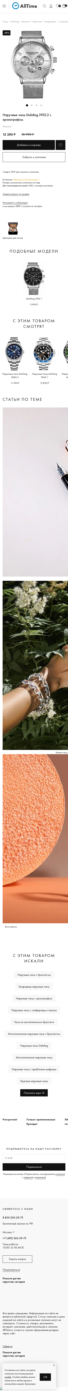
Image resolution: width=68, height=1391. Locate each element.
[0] (57, 5)
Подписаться (34, 1167)
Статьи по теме (22, 399)
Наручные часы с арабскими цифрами (34, 1069)
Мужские (37, 21)
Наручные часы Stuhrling (34, 1045)
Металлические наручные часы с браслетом (34, 1034)
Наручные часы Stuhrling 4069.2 (14, 375)
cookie (8, 1376)
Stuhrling (14, 21)
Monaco (25, 21)
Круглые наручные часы (34, 1081)
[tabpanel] (34, 64)
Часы (5, 21)
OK (45, 1377)
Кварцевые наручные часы (34, 986)
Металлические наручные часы (34, 1057)
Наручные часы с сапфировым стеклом (34, 1010)
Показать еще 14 (34, 1093)
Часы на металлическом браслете (34, 1022)
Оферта (7, 1346)
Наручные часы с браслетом (34, 975)
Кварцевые (50, 21)
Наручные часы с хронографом (34, 998)
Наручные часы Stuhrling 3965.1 (44, 375)
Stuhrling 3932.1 (34, 298)
